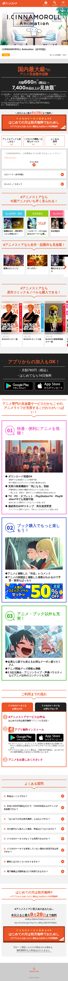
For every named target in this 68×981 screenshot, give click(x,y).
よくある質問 (55, 140)
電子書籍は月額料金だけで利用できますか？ (27, 871)
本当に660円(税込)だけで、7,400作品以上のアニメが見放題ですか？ (31, 807)
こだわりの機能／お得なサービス (33, 140)
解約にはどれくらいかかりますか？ (23, 861)
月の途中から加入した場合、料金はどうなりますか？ (31, 829)
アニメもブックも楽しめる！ (11, 140)
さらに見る (34, 162)
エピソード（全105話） (14, 174)
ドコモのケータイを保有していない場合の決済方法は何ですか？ (31, 850)
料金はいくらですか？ (17, 796)
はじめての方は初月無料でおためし (34, 122)
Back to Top (34, 971)
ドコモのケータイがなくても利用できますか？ (28, 838)
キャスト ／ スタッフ (13, 184)
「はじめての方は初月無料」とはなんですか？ (28, 819)
